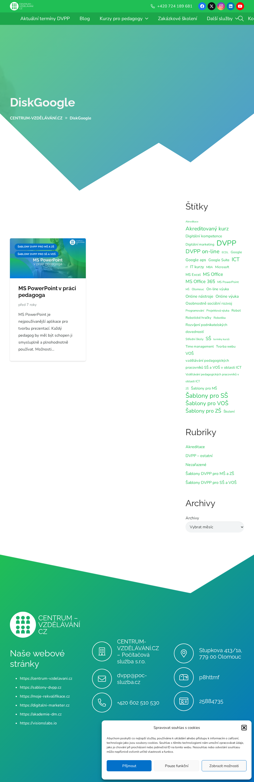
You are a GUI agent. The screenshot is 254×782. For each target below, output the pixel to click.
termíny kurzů (221, 339)
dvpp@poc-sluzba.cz (132, 678)
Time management (200, 346)
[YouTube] (240, 6)
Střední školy (194, 339)
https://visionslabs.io (38, 723)
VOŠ (190, 353)
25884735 (211, 701)
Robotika (219, 318)
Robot (236, 310)
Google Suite (218, 259)
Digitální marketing (200, 244)
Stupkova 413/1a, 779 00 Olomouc (220, 653)
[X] (212, 6)
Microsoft (222, 267)
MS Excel (193, 274)
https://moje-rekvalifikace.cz (45, 696)
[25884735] (186, 701)
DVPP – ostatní (199, 456)
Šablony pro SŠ (207, 395)
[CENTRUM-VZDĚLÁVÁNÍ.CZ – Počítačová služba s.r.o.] (104, 651)
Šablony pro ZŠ (203, 410)
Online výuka (227, 296)
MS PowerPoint (228, 282)
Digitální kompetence (204, 236)
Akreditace (192, 221)
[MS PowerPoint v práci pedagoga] (48, 242)
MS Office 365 (200, 281)
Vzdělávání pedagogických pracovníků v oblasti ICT (212, 377)
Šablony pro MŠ (204, 388)
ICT (236, 259)
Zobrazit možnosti (224, 765)
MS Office (213, 274)
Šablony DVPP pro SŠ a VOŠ (211, 482)
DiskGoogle (42, 102)
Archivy (192, 518)
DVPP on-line (203, 251)
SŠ (208, 338)
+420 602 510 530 (138, 702)
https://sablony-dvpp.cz (40, 687)
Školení (229, 411)
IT (187, 267)
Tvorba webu (226, 346)
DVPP (226, 243)
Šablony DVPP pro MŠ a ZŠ (210, 473)
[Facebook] (202, 6)
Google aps (196, 260)
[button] (244, 727)
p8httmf (209, 677)
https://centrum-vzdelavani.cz (46, 678)
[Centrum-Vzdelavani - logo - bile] (21, 6)
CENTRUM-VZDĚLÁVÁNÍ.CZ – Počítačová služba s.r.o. (138, 651)
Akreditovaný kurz (207, 228)
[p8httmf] (186, 677)
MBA (209, 267)
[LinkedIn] (231, 6)
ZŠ (187, 389)
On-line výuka (217, 288)
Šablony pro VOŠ (207, 403)
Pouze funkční (176, 765)
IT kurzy (197, 267)
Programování (195, 311)
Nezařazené (196, 464)
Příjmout (129, 765)
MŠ (188, 289)
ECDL (225, 252)
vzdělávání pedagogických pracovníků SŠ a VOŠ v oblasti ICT (214, 364)
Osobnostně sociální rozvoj (209, 303)
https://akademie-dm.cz (41, 714)
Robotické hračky (198, 317)
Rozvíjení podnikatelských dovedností (206, 328)
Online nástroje (199, 296)
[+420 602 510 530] (104, 702)
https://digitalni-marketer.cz (44, 705)
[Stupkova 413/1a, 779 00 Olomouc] (186, 653)
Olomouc (198, 289)
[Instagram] (221, 6)
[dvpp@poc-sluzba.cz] (104, 679)
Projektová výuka (217, 311)
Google (236, 252)
